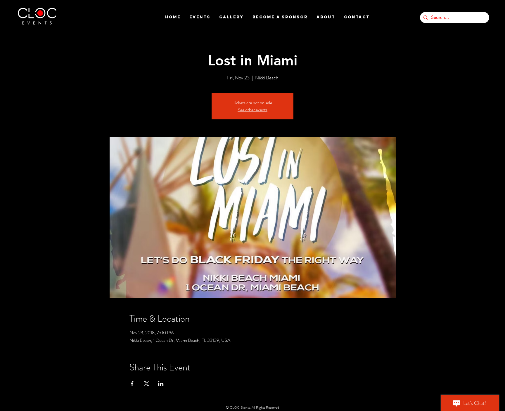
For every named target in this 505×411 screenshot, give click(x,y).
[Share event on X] (146, 383)
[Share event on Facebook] (132, 383)
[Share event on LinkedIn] (161, 383)
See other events (252, 109)
